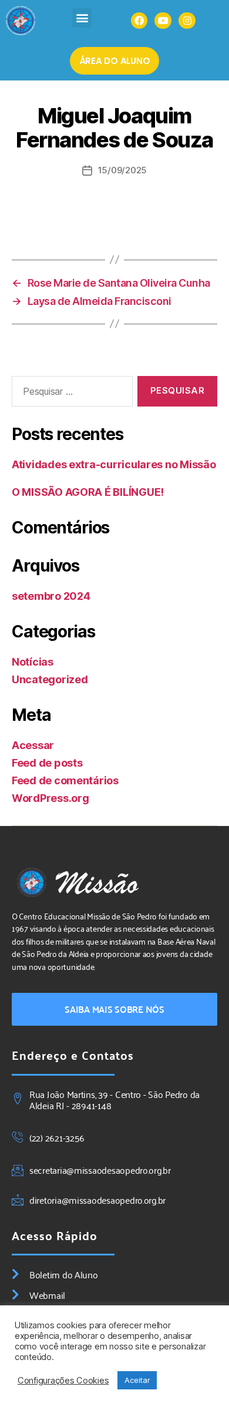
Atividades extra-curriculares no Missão (113, 464)
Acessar (33, 745)
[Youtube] (162, 20)
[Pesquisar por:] (70, 393)
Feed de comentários (65, 780)
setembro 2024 (51, 596)
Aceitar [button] (137, 1380)
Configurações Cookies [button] (63, 1380)
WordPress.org (50, 798)
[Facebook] (139, 20)
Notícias (32, 662)
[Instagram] (187, 20)
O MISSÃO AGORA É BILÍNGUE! (88, 492)
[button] (82, 18)
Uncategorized (50, 679)
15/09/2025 (122, 170)
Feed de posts (47, 763)
